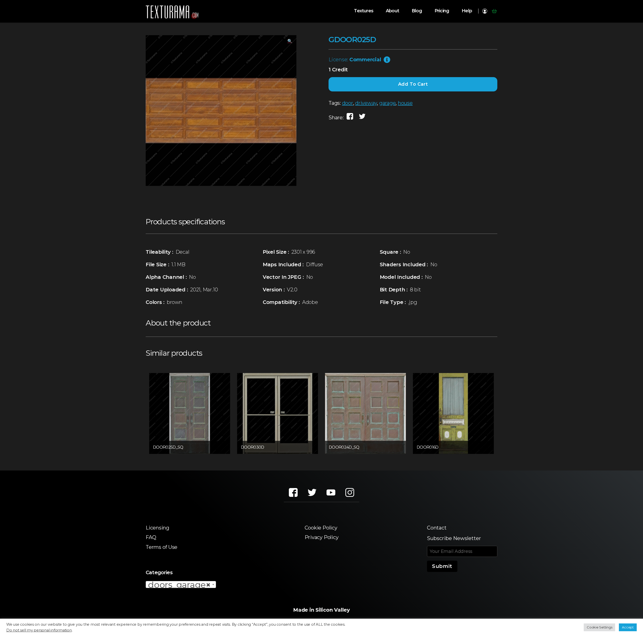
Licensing (157, 528)
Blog (417, 11)
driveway (366, 103)
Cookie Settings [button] (599, 627)
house (405, 103)
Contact (436, 528)
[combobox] (181, 584)
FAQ (151, 537)
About (392, 11)
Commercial (365, 60)
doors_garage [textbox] (179, 584)
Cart (494, 11)
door (347, 103)
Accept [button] (628, 627)
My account (484, 11)
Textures (363, 11)
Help (467, 11)
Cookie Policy (321, 528)
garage (387, 103)
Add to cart (413, 84)
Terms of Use (161, 547)
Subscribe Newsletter (454, 538)
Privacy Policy (322, 537)
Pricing (442, 11)
